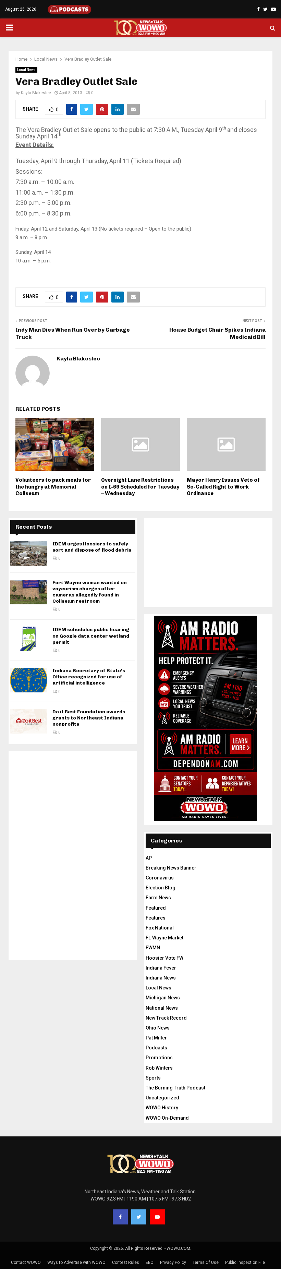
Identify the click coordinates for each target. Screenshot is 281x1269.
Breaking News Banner (171, 868)
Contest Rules (125, 1262)
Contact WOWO (26, 1262)
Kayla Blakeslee (36, 92)
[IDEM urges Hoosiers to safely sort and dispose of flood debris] (28, 553)
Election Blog (160, 887)
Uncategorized (162, 1097)
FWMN (153, 947)
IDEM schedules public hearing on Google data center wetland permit (90, 636)
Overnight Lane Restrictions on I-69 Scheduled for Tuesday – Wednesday (140, 486)
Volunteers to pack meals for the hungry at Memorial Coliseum (53, 486)
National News (162, 1008)
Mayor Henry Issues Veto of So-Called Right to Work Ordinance (223, 486)
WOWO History (162, 1107)
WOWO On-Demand (167, 1118)
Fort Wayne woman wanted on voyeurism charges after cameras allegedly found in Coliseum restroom (89, 592)
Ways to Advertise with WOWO (76, 1262)
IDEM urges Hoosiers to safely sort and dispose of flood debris (91, 547)
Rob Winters (159, 1068)
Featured (156, 908)
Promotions (159, 1057)
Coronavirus (160, 877)
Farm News (158, 897)
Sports (153, 1078)
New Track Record (166, 1018)
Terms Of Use (206, 1262)
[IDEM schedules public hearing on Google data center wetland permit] (28, 639)
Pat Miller (156, 1037)
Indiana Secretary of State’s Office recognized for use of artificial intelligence (88, 677)
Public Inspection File (245, 1262)
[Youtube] (157, 1216)
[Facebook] (120, 1216)
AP (149, 858)
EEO (150, 1262)
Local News (26, 70)
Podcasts (156, 1047)
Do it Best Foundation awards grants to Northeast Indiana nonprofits (88, 718)
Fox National (160, 928)
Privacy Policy (173, 1262)
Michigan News (163, 997)
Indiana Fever (161, 968)
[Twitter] (138, 1216)
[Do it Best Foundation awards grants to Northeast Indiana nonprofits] (28, 721)
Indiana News (161, 978)
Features (156, 918)
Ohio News (158, 1028)
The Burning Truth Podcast (175, 1088)
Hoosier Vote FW (164, 958)
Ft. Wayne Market (164, 937)
